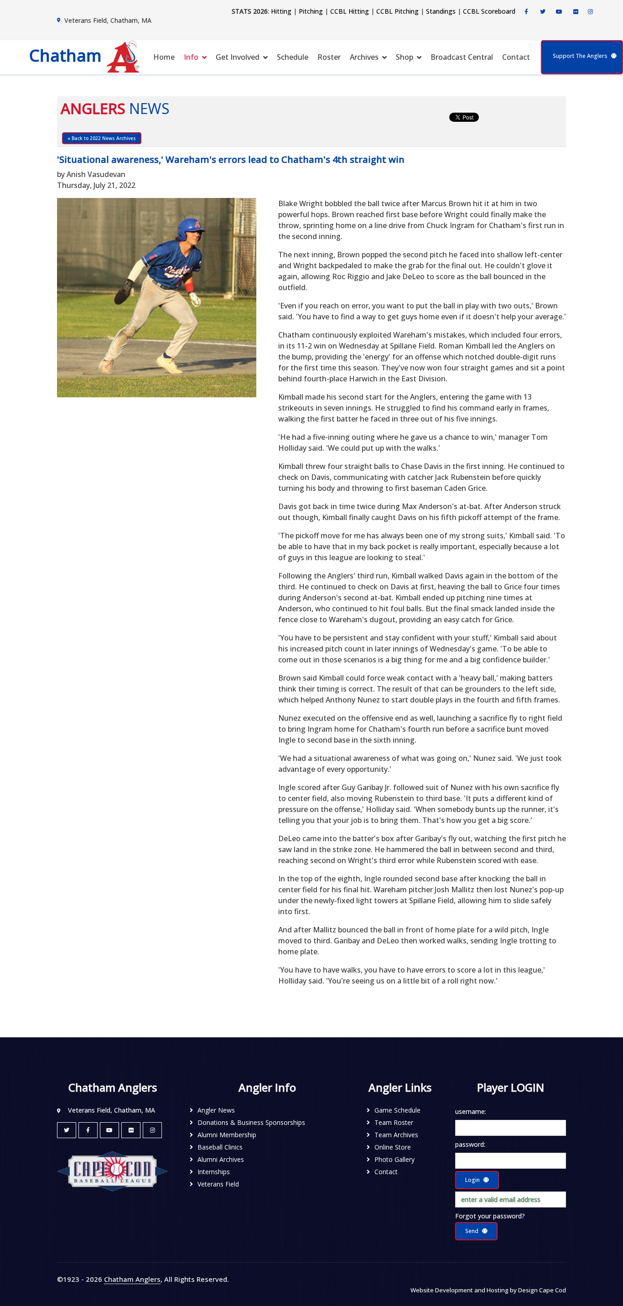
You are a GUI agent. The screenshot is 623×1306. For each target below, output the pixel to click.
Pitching (311, 11)
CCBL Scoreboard (489, 11)
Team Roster (393, 1122)
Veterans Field (218, 1184)
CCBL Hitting (349, 11)
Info (191, 57)
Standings (441, 11)
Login (472, 1180)
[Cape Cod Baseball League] (112, 1170)
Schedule (292, 57)
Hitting (281, 11)
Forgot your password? (490, 1216)
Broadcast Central (462, 57)
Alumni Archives (220, 1159)
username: (470, 1111)
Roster (329, 57)
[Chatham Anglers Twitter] (542, 12)
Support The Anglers (580, 56)
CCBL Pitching (397, 11)
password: (470, 1144)
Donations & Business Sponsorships (251, 1122)
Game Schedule (397, 1110)
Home (164, 57)
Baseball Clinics (220, 1147)
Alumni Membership (226, 1134)
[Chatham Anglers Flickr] (575, 12)
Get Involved (238, 57)
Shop (404, 57)
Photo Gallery (394, 1159)
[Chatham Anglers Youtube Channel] (559, 12)
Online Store (392, 1147)
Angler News (216, 1110)
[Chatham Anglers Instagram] (590, 12)
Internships (213, 1171)
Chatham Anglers (132, 1279)
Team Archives (396, 1134)
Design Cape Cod (542, 1290)
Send (471, 1231)
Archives (364, 57)
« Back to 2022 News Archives (101, 138)
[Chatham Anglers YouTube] (109, 1130)
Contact (516, 57)
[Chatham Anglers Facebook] (526, 12)
